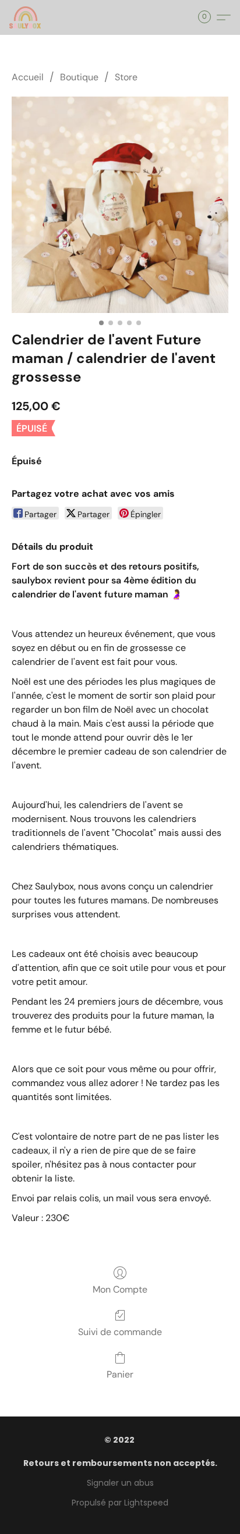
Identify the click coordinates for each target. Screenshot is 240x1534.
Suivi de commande (120, 1332)
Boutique (79, 77)
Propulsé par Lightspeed (120, 1502)
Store (126, 77)
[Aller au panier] (208, 17)
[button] (26, 17)
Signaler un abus (120, 1483)
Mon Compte (120, 1289)
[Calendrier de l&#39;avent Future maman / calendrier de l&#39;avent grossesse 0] (120, 205)
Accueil (28, 77)
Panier (120, 1374)
